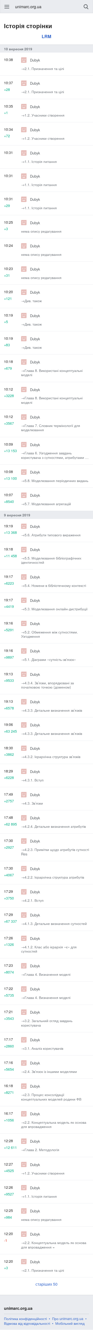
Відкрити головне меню (7, 7)
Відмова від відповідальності (27, 1323)
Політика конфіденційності (25, 1318)
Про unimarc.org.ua (67, 1318)
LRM (46, 36)
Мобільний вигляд (70, 1323)
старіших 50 (46, 1284)
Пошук (86, 7)
